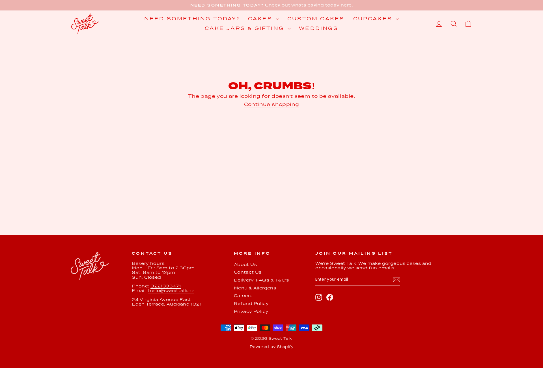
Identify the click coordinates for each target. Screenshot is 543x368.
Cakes (261, 18)
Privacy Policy (251, 311)
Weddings (318, 28)
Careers (243, 295)
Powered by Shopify (271, 347)
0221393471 (165, 286)
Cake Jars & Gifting (245, 28)
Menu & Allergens (255, 288)
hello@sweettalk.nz (171, 290)
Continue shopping (271, 104)
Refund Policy (251, 303)
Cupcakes (374, 18)
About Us (245, 264)
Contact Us (248, 272)
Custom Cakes (315, 18)
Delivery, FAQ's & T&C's (261, 280)
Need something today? (192, 18)
